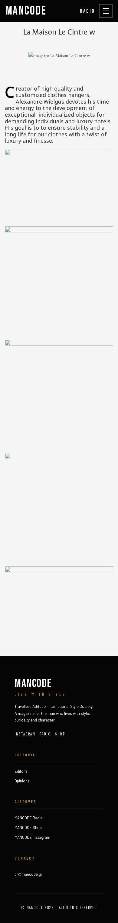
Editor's (21, 771)
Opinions (22, 780)
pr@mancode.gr (28, 874)
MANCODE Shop (28, 827)
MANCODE (26, 11)
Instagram (25, 733)
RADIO (87, 11)
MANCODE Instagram (32, 837)
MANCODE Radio (29, 817)
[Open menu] (106, 11)
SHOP (60, 733)
